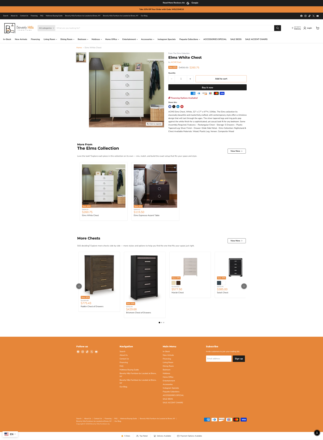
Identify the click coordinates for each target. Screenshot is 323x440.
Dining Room (66, 39)
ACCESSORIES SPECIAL (215, 39)
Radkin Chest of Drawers (92, 306)
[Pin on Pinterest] (181, 106)
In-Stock (7, 39)
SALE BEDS (235, 39)
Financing (34, 16)
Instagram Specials (167, 39)
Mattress (96, 39)
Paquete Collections (189, 39)
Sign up (239, 358)
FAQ (41, 16)
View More (235, 151)
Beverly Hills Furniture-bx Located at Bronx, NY (82, 16)
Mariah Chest (178, 292)
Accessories (147, 39)
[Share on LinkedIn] (177, 106)
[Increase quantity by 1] (190, 78)
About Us (14, 16)
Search (5, 16)
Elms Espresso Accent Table (146, 215)
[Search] (277, 28)
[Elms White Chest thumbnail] (81, 57)
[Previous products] (79, 286)
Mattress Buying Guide (54, 16)
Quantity (171, 73)
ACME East (176, 62)
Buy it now (207, 87)
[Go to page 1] (159, 322)
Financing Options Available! (184, 98)
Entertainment (129, 39)
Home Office (111, 39)
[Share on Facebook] (169, 106)
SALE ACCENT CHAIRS (256, 39)
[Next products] (244, 286)
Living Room (50, 39)
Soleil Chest (222, 292)
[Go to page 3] (163, 322)
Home (79, 47)
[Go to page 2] (161, 322)
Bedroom (82, 39)
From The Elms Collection (179, 53)
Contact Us (24, 16)
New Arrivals (21, 39)
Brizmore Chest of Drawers (138, 312)
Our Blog (144, 16)
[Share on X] (173, 106)
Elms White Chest (90, 215)
